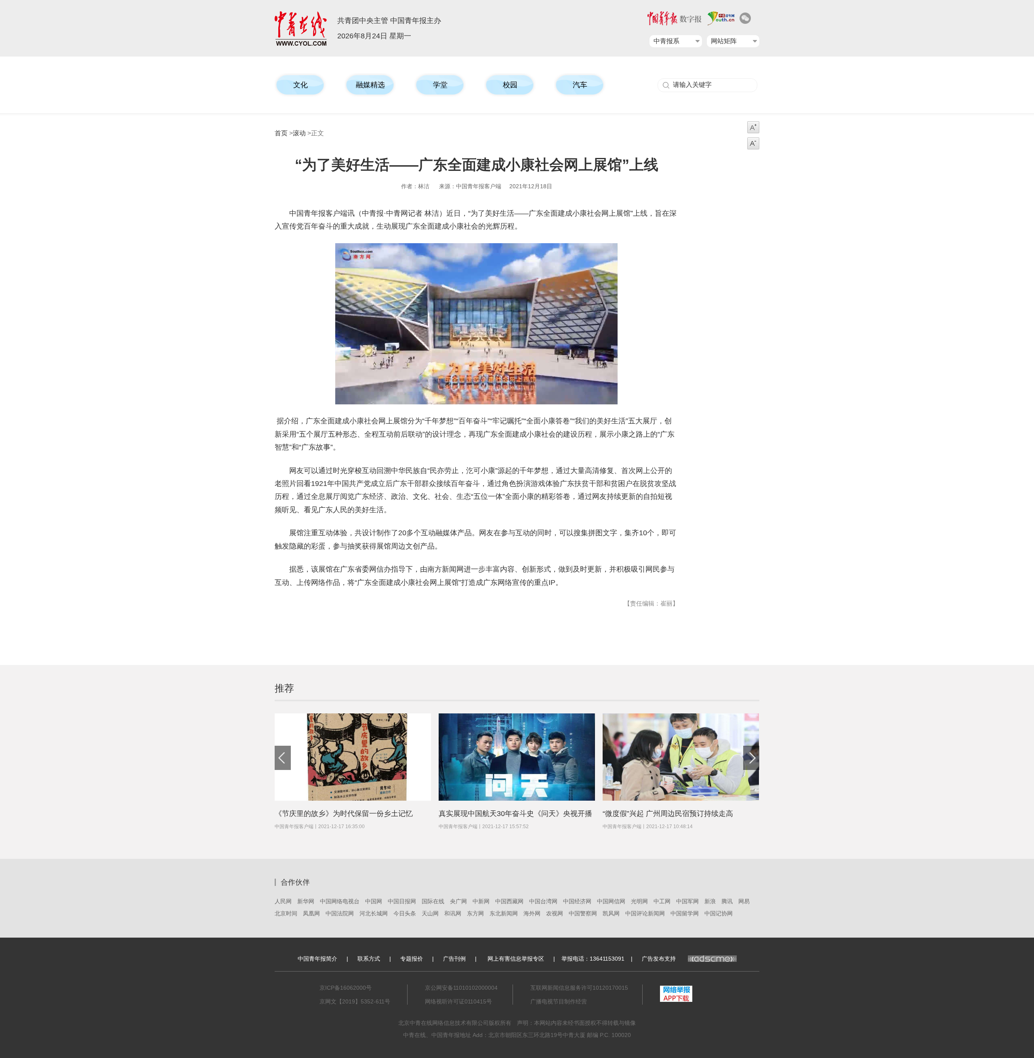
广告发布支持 (659, 958)
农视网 (554, 913)
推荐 (284, 688)
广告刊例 (454, 958)
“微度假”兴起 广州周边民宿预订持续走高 (668, 814)
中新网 (481, 901)
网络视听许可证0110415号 (458, 1001)
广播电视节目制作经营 (558, 1001)
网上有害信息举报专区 (516, 958)
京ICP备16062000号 (345, 987)
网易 (744, 901)
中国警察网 (583, 913)
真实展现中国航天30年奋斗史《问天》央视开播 (515, 814)
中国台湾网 (543, 901)
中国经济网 (577, 901)
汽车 (580, 85)
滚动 (299, 133)
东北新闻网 (504, 913)
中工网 (662, 901)
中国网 (373, 901)
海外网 (531, 913)
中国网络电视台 (339, 901)
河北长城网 (373, 913)
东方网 (475, 913)
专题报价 (411, 958)
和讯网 (452, 913)
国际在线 (433, 901)
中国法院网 (340, 913)
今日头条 (404, 913)
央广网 (458, 901)
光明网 (639, 901)
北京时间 (286, 913)
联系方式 (368, 958)
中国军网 (687, 901)
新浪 (710, 901)
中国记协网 (718, 913)
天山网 (430, 913)
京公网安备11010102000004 (461, 987)
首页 (281, 133)
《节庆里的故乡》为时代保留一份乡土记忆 (344, 814)
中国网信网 (611, 901)
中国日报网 (402, 901)
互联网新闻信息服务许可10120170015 (579, 987)
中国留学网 (684, 913)
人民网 (283, 901)
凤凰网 (311, 913)
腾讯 (727, 901)
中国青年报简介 (317, 958)
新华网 (305, 901)
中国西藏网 (509, 901)
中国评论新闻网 (645, 913)
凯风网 (611, 913)
